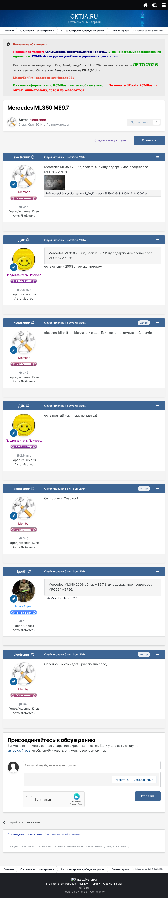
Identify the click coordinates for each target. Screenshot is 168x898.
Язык (82, 883)
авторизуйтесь (19, 750)
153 (25, 621)
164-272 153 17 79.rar (60, 598)
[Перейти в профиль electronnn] (11, 121)
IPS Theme (53, 883)
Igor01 (22, 572)
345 (25, 207)
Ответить (149, 140)
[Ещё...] (157, 157)
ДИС (21, 240)
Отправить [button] (148, 796)
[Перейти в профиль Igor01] (23, 590)
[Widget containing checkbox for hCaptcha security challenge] (54, 799)
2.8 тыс (25, 289)
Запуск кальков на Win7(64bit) (77, 70)
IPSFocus (70, 883)
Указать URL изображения (134, 779)
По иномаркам (57, 124)
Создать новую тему (110, 140)
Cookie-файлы (112, 883)
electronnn (22, 157)
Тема (95, 883)
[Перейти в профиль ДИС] (23, 259)
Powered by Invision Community (84, 891)
